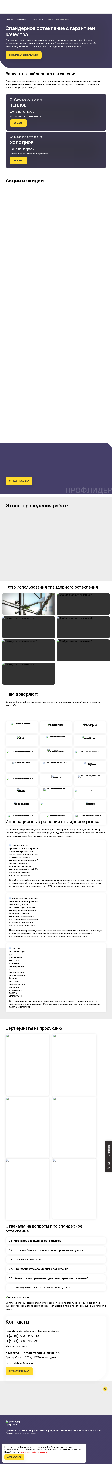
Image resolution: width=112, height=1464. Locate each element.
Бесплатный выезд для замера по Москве (45, 431)
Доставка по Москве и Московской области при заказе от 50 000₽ (46, 371)
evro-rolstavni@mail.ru (20, 1363)
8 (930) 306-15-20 (22, 1341)
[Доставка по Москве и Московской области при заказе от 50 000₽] (49, 341)
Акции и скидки (25, 180)
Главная (9, 20)
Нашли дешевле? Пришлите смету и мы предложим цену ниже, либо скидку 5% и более (47, 245)
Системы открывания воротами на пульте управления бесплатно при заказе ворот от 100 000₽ (46, 309)
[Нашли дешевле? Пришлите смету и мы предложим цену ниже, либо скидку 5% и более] (49, 214)
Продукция (23, 20)
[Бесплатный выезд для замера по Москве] (49, 401)
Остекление (37, 20)
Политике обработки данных (33, 1452)
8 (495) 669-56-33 (69, 7)
